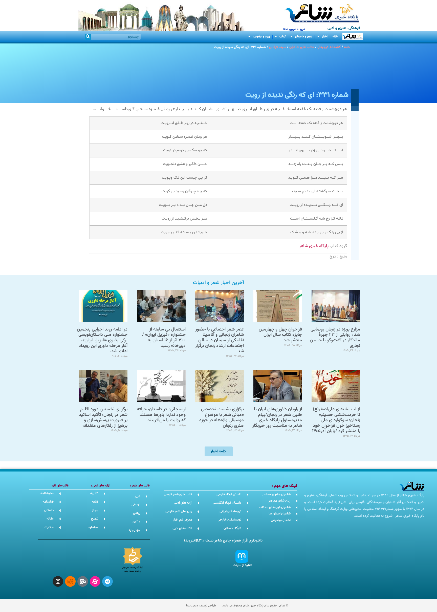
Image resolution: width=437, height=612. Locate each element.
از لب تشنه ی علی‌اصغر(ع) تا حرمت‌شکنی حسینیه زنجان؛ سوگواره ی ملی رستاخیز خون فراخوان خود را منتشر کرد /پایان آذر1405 (336, 420)
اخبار (324, 36)
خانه (335, 36)
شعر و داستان (303, 36)
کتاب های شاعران (301, 47)
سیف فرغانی (277, 47)
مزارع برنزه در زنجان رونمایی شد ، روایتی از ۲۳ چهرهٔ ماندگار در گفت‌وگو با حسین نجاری (335, 337)
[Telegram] (107, 581)
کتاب (282, 36)
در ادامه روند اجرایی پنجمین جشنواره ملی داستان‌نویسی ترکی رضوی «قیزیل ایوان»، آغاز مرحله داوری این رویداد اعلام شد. (102, 340)
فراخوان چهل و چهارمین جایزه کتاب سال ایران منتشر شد (280, 335)
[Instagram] (58, 581)
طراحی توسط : (201, 605)
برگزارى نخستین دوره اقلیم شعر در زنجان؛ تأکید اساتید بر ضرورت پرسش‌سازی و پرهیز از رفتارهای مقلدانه (103, 417)
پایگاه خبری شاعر (314, 246)
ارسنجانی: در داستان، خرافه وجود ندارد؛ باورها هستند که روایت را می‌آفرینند (161, 415)
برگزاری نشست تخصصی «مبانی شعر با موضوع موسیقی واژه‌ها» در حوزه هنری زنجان (221, 417)
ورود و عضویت (261, 36)
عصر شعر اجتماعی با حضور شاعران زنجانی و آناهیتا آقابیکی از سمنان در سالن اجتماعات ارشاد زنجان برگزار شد (219, 340)
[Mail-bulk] (82, 581)
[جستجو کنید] (88, 37)
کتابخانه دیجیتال (329, 47)
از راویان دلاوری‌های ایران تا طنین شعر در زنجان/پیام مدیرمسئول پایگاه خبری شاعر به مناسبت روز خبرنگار (277, 417)
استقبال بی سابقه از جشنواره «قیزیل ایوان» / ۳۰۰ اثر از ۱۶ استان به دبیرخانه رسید (164, 337)
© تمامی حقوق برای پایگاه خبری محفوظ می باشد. (255, 605)
